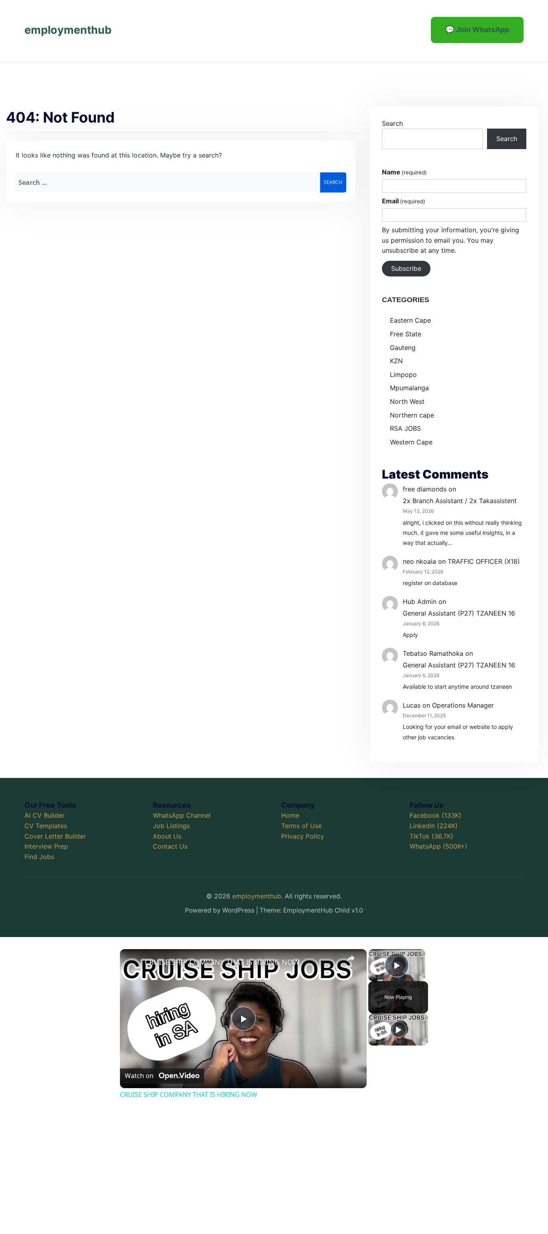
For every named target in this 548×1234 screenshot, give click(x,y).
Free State (405, 334)
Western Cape (411, 442)
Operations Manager (463, 705)
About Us (167, 836)
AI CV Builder (44, 815)
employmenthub (68, 30)
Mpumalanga (409, 388)
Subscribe (406, 268)
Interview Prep (46, 846)
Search (392, 123)
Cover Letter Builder (55, 836)
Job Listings (171, 826)
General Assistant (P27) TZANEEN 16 (459, 613)
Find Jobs (39, 857)
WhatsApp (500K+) (438, 846)
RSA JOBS (405, 428)
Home (290, 815)
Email (403, 201)
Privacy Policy (302, 836)
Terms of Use (301, 826)
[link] (133, 962)
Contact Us (170, 846)
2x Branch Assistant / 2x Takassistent (460, 501)
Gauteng (403, 348)
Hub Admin (419, 602)
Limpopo (403, 374)
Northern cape (412, 415)
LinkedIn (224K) (434, 826)
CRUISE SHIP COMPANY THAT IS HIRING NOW (222, 962)
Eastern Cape (410, 320)
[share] (350, 959)
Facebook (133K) (435, 815)
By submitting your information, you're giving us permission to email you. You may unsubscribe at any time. (450, 240)
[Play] (398, 1029)
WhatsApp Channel (182, 815)
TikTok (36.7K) (431, 836)
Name (404, 172)
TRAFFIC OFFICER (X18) (484, 561)
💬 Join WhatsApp (477, 29)
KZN (396, 361)
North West (407, 401)
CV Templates (45, 826)
